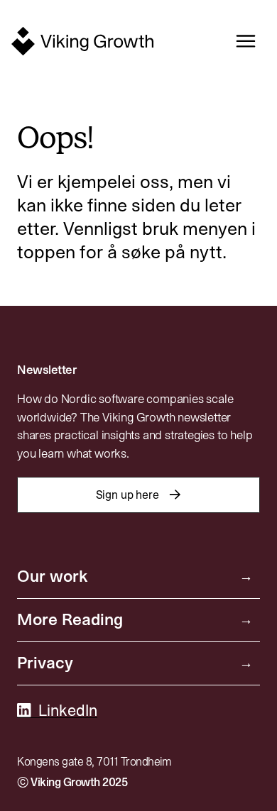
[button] (240, 41)
